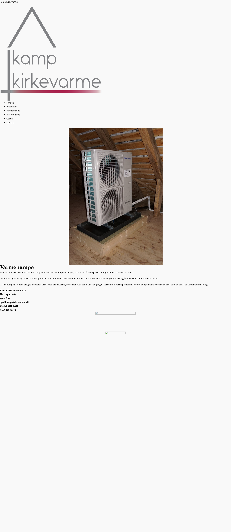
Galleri (9, 118)
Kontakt (10, 122)
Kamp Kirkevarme (9, 1)
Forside (10, 102)
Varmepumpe (13, 110)
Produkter (11, 106)
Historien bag (13, 114)
